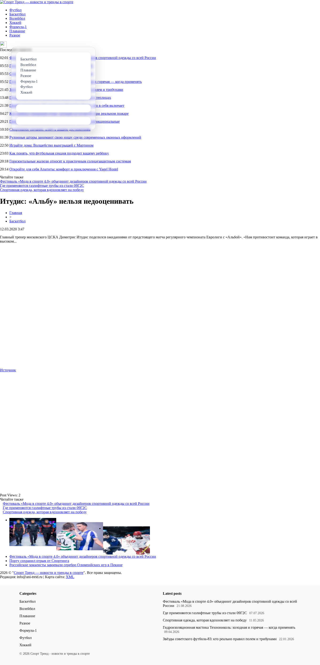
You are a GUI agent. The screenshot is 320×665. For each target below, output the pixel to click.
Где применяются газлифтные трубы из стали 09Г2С (42, 186)
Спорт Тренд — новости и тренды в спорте (48, 573)
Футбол (15, 10)
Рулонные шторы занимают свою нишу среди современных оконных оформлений (75, 137)
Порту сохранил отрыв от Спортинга (39, 561)
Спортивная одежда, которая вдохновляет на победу (42, 190)
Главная (15, 213)
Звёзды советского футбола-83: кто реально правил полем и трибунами (220, 639)
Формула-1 (18, 27)
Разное (14, 35)
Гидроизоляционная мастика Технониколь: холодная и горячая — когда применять (229, 627)
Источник (8, 370)
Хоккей (15, 23)
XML (70, 577)
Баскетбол (17, 14)
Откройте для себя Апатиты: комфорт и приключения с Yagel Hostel (63, 169)
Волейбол (17, 18)
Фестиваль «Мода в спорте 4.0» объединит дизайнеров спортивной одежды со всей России (73, 181)
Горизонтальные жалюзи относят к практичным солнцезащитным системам (70, 161)
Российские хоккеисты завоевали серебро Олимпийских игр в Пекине (66, 565)
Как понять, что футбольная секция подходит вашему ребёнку (59, 153)
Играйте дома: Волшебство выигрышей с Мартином (51, 145)
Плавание (17, 31)
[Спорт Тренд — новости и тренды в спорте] (36, 2)
